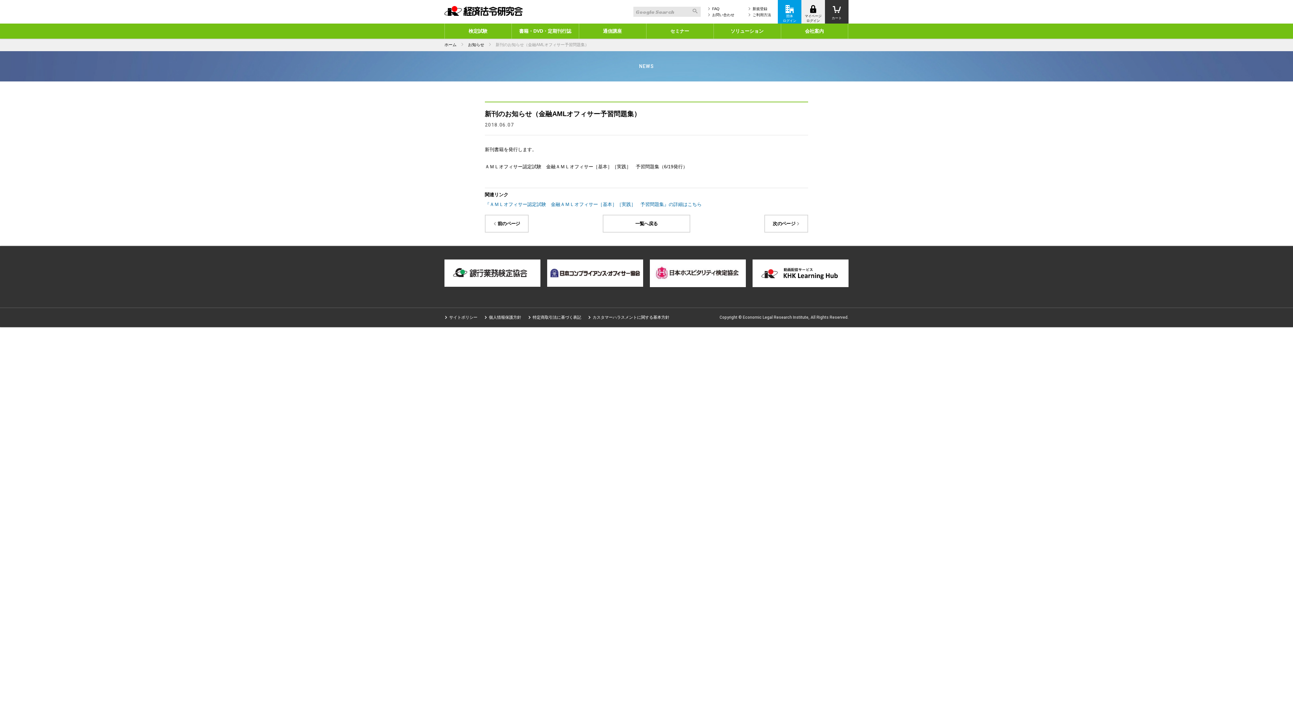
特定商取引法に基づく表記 (557, 317)
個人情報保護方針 (505, 317)
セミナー (679, 31)
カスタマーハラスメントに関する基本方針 (631, 317)
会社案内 (814, 31)
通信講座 (612, 31)
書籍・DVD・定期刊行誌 (545, 31)
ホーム (450, 44)
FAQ (716, 9)
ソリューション (747, 31)
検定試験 (478, 31)
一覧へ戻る (646, 223)
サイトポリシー (463, 317)
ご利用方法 (762, 15)
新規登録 (760, 9)
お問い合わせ (723, 15)
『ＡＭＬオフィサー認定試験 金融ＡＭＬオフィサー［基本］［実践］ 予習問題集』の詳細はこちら (593, 204)
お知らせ (476, 44)
